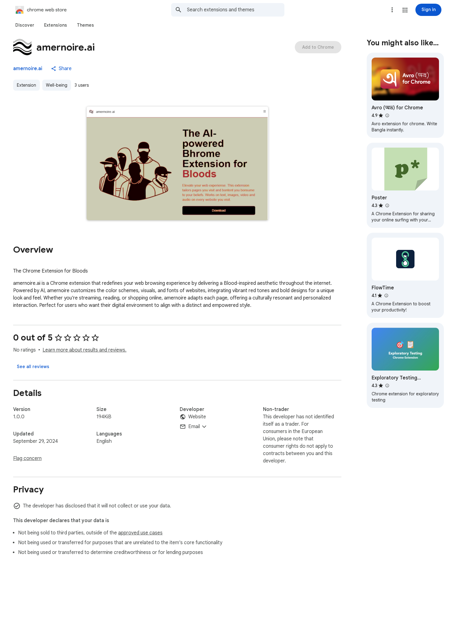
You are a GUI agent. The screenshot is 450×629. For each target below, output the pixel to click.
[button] (405, 10)
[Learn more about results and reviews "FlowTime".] (386, 295)
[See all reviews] (33, 366)
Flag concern (27, 458)
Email (194, 427)
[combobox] (235, 9)
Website (197, 417)
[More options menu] (392, 10)
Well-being (56, 85)
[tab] (24, 25)
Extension (26, 85)
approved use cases (140, 533)
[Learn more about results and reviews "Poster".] (387, 205)
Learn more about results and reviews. (84, 350)
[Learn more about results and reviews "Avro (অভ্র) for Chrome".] (387, 115)
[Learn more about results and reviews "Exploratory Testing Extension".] (387, 385)
